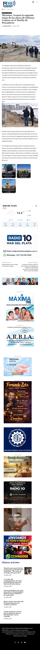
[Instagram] (18, 642)
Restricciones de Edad (20, 636)
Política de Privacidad (12, 634)
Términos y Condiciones (26, 634)
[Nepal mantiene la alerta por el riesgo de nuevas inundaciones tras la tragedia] (28, 614)
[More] (27, 30)
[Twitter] (14, 30)
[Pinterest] (18, 30)
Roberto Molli (7, 26)
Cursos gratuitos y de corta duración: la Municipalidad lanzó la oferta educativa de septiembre (13, 593)
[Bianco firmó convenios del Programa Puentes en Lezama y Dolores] (28, 604)
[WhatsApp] (22, 30)
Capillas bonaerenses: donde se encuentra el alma (10, 265)
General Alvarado (6, 13)
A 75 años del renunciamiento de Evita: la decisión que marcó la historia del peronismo (13, 581)
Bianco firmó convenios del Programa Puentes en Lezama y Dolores (13, 603)
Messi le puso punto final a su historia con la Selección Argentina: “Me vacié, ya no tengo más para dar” (13, 570)
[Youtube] (25, 642)
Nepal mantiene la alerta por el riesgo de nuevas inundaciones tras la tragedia (12, 614)
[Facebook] (9, 30)
